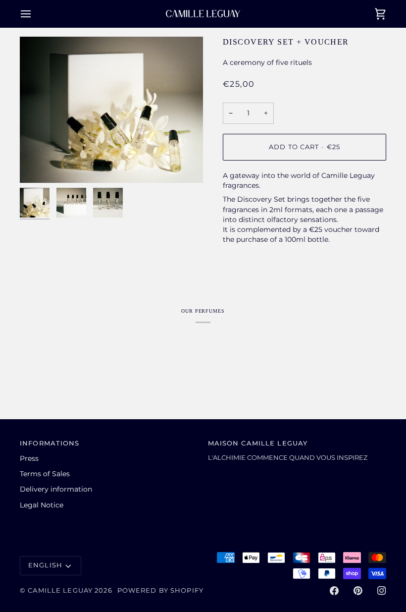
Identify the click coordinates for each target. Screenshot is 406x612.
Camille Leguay (60, 590)
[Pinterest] (358, 590)
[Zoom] (38, 164)
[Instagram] (381, 590)
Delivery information (56, 489)
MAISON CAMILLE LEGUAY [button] (258, 443)
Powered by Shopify (160, 590)
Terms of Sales (45, 474)
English (45, 565)
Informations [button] (50, 443)
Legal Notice (41, 505)
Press (29, 458)
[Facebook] (334, 590)
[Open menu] (35, 13)
